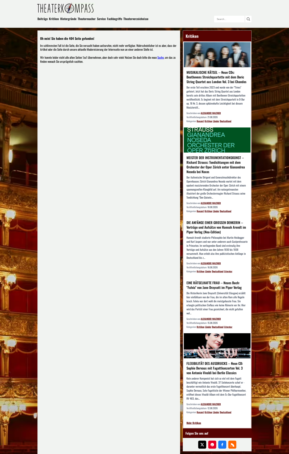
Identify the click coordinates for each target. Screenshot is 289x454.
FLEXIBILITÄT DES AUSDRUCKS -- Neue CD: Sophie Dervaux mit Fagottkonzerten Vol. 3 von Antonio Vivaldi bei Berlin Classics (214, 368)
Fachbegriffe (114, 19)
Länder (216, 121)
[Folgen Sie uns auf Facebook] (222, 445)
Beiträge (42, 19)
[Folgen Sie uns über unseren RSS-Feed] (232, 445)
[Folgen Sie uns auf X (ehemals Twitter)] (202, 445)
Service (101, 19)
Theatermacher (87, 19)
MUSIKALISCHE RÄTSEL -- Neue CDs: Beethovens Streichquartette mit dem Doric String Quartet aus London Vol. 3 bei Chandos (216, 77)
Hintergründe (68, 19)
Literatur (228, 271)
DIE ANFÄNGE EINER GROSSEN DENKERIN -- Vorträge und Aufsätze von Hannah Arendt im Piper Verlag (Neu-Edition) (216, 227)
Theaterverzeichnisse (135, 19)
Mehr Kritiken (193, 423)
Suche (160, 57)
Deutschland (225, 121)
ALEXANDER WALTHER (211, 113)
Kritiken (54, 19)
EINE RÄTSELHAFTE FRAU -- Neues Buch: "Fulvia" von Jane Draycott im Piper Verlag (214, 285)
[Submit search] (248, 19)
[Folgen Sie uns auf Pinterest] (212, 445)
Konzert (200, 121)
